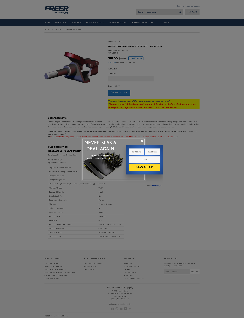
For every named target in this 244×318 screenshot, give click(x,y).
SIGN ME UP (144, 167)
